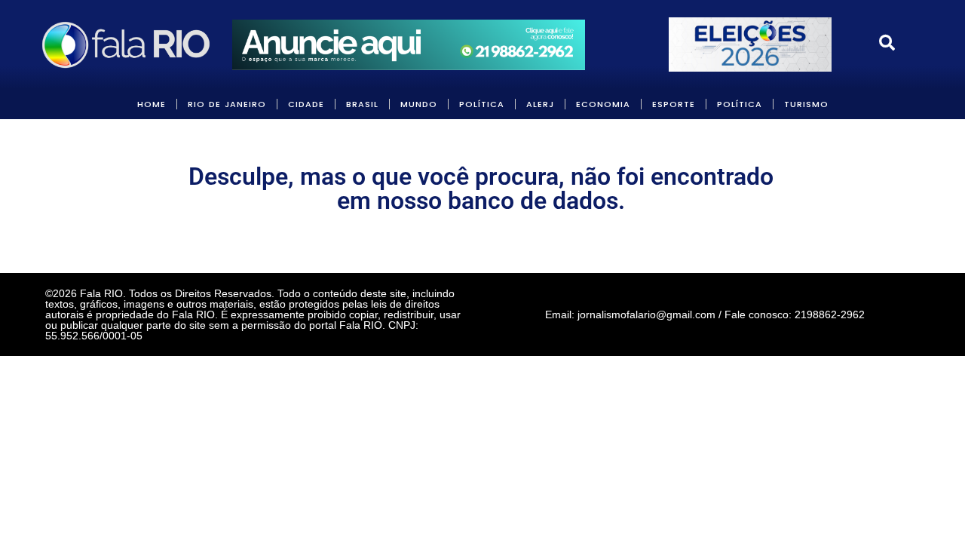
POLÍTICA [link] (481, 104)
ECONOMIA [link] (603, 104)
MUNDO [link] (418, 104)
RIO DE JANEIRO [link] (227, 104)
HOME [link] (151, 104)
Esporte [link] (673, 104)
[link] (127, 44)
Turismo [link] (806, 104)
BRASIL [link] (362, 104)
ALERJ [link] (540, 104)
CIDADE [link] (306, 104)
